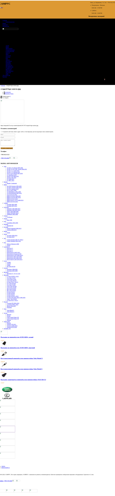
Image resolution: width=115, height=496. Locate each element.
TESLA (8, 60)
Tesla (5, 309)
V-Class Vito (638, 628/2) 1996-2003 (16, 297)
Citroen (5, 215)
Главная (5, 20)
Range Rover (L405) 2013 (13, 252)
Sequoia (9, 320)
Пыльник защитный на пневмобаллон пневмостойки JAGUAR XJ (23, 379)
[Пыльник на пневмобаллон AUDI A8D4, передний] (4, 344)
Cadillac (6, 203)
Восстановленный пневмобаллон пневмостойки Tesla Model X (22, 358)
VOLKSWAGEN (10, 50)
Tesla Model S (10, 310)
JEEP (7, 54)
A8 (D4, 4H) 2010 (11, 177)
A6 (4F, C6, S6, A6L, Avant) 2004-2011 (17, 169)
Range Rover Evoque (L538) (14, 254)
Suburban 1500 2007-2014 (13, 210)
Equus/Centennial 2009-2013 (14, 228)
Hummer (6, 224)
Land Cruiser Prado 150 (13, 318)
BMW (7, 47)
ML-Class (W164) (11, 289)
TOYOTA (8, 55)
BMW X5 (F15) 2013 (12, 199)
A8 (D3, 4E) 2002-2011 (13, 176)
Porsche (6, 302)
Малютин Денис (9, 93)
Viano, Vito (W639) (12, 299)
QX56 (8, 232)
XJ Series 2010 (10, 237)
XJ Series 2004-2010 (12, 235)
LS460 (8, 265)
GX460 (9, 262)
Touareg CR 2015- (11, 324)
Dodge (5, 218)
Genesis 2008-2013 (12, 230)
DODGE (8, 57)
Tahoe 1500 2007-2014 (12, 213)
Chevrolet (6, 207)
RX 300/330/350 (11, 266)
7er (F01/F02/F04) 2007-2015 (14, 193)
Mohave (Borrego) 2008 (13, 244)
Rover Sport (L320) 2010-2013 (14, 259)
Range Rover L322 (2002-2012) (15, 255)
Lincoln (6, 268)
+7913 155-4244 (5, 158)
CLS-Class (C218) (11, 279)
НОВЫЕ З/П (7, 328)
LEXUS (8, 52)
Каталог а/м (6, 26)
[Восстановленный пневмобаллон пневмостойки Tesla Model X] (4, 355)
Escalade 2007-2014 (12, 206)
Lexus (5, 261)
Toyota (5, 313)
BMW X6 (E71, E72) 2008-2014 (15, 200)
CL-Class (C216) (11, 278)
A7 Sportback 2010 (12, 175)
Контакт (5, 76)
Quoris (8, 245)
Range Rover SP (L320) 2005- (14, 256)
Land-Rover (7, 246)
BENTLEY (9, 69)
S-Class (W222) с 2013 (12, 296)
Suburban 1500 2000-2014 (13, 208)
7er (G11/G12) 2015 (12, 194)
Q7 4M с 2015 (10, 180)
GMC (7, 74)
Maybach (6, 272)
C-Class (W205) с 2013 (13, 276)
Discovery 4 (10, 251)
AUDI (7, 45)
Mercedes (6, 275)
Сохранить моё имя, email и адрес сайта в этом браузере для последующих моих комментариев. (28, 131)
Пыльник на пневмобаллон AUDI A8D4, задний (17, 337)
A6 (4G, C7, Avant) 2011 (13, 170)
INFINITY (8, 64)
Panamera (9, 307)
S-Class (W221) (11, 294)
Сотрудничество (10, 22)
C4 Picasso (9, 217)
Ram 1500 (9, 220)
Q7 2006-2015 (10, 179)
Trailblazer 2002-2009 (12, 214)
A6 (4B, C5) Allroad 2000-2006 (15, 167)
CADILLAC (9, 68)
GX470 (9, 263)
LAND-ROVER (10, 51)
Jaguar (5, 234)
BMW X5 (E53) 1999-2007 (14, 196)
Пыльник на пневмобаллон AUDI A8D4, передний (18, 348)
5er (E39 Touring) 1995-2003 (14, 186)
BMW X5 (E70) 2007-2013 (14, 197)
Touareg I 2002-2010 (12, 325)
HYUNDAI (9, 61)
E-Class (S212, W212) (12, 282)
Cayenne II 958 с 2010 (12, 304)
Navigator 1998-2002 (12, 269)
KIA (7, 58)
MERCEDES (9, 48)
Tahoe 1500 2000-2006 (12, 211)
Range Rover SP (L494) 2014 (14, 258)
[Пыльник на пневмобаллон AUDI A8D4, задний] (4, 334)
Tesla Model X (10, 311)
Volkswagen (7, 321)
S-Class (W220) (11, 293)
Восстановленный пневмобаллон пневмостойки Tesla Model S (21, 369)
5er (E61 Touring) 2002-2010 (14, 187)
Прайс (4, 23)
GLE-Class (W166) (12, 286)
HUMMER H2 (9, 67)
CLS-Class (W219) (11, 280)
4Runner (9, 314)
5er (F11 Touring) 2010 (12, 189)
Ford (5, 221)
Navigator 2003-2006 (12, 270)
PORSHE (8, 62)
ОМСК (3, 466)
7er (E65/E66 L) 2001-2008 (14, 191)
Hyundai (6, 227)
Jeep (5, 238)
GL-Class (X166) (11, 285)
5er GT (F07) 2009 (11, 190)
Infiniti (5, 231)
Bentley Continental (12, 183)
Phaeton (9, 323)
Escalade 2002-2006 (12, 204)
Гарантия (5, 24)
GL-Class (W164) (11, 283)
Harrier (8, 316)
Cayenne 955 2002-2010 (13, 303)
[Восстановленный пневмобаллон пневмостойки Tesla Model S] (4, 366)
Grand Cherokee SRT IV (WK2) (15, 239)
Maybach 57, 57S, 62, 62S (13, 273)
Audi (5, 166)
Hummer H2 (10, 225)
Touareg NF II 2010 (12, 327)
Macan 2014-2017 (11, 306)
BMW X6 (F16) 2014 (12, 201)
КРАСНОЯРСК (5, 467)
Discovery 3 (10, 249)
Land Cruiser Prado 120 (13, 317)
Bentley (6, 182)
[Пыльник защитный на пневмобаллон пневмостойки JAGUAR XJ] (4, 376)
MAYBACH (9, 65)
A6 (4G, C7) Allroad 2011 (13, 172)
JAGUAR (8, 72)
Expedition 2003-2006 (12, 223)
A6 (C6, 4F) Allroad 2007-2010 (15, 173)
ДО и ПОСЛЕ (6, 75)
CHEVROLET (9, 71)
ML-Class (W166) (11, 290)
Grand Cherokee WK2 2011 (14, 241)
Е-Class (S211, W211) (12, 300)
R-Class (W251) (11, 292)
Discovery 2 (10, 248)
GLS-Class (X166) (11, 287)
